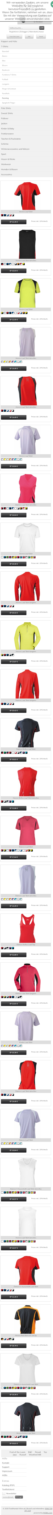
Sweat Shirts (7, 113)
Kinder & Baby (7, 128)
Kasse (41, 32)
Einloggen (24, 32)
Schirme (4, 144)
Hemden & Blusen (9, 169)
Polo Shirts (6, 108)
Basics (4, 56)
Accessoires (6, 174)
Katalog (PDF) (8, 1485)
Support (5, 1467)
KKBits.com (47, 1513)
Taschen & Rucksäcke (11, 139)
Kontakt (5, 1463)
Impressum (7, 1471)
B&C (29, 36)
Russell (23, 1454)
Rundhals (5, 93)
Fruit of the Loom (14, 36)
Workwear (6, 164)
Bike (4, 61)
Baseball (5, 51)
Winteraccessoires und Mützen (15, 149)
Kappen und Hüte (9, 41)
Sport (3, 154)
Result (41, 36)
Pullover (4, 118)
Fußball (5, 79)
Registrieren (14, 32)
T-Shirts (4, 46)
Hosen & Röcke (8, 159)
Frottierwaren (7, 133)
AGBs (4, 1475)
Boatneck (5, 70)
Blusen (4, 65)
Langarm (5, 84)
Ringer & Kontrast (9, 89)
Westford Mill (35, 1454)
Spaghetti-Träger (8, 103)
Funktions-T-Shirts (9, 75)
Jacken (4, 123)
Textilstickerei (8, 1489)
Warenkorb (33, 32)
